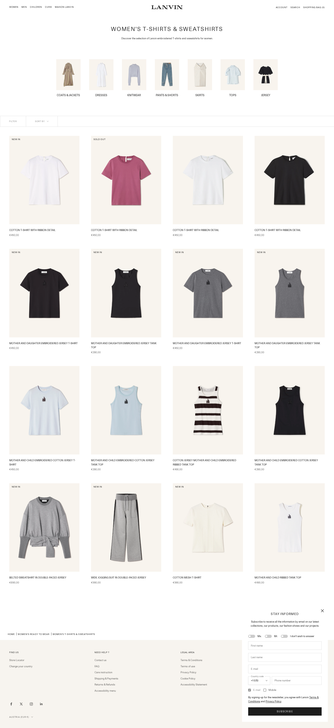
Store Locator (16, 660)
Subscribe (285, 711)
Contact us (101, 660)
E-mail (256, 689)
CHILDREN (36, 7)
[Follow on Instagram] (31, 704)
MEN (24, 7)
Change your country (20, 666)
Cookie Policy (188, 678)
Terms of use (188, 666)
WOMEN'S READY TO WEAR (33, 634)
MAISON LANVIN (64, 7)
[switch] (251, 636)
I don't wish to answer (302, 636)
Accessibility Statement (194, 684)
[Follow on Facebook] (11, 704)
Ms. (259, 636)
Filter (13, 121)
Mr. (276, 636)
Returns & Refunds (105, 684)
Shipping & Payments (106, 678)
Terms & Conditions (191, 660)
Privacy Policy (273, 701)
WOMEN (13, 7)
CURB (48, 7)
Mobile (272, 689)
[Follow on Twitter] (21, 704)
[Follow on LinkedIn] (41, 704)
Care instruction (103, 672)
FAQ (97, 666)
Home (11, 634)
